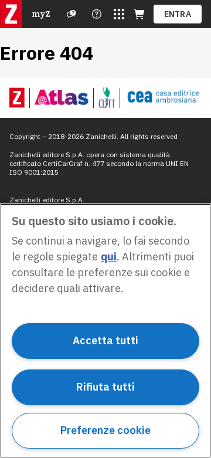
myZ (41, 14)
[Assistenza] (71, 14)
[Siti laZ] (119, 14)
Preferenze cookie (105, 430)
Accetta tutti (105, 340)
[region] (105, 330)
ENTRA (178, 14)
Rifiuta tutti (105, 386)
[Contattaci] (97, 14)
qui (109, 256)
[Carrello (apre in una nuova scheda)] (139, 14)
